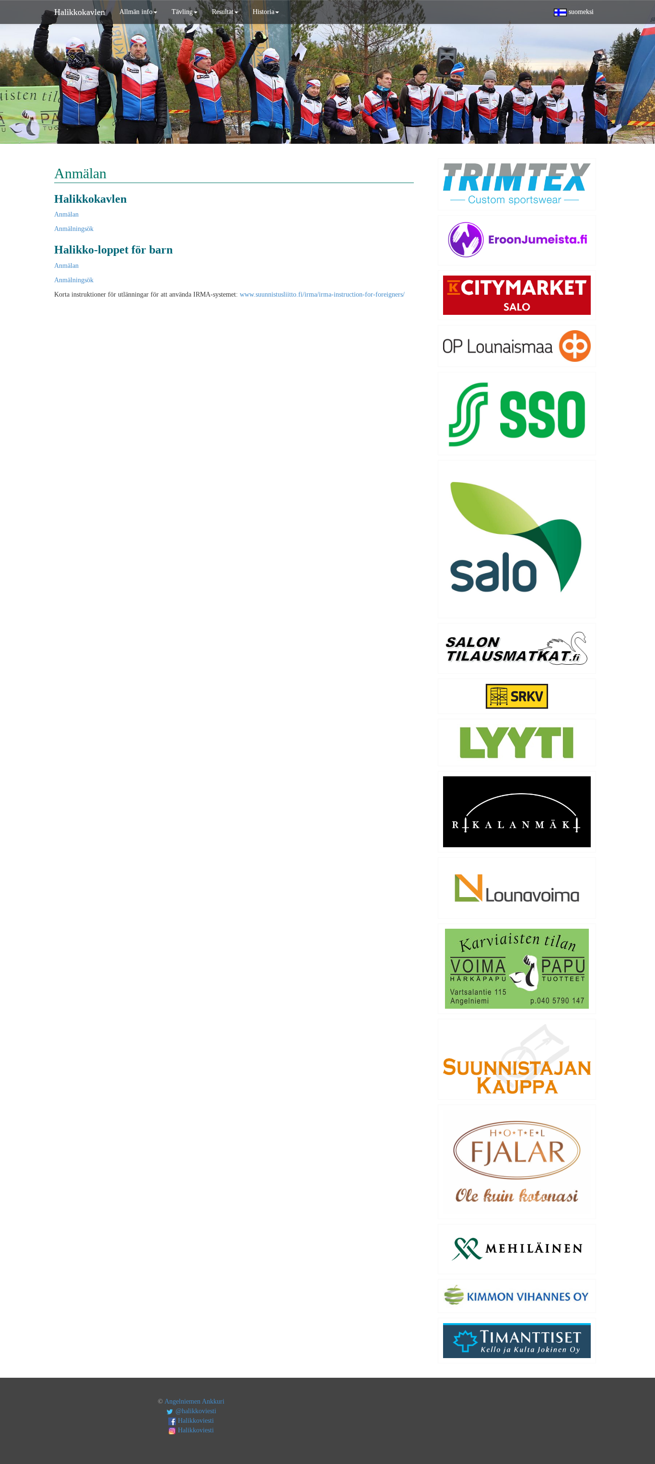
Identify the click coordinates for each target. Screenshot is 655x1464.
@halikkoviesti (195, 1411)
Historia (263, 11)
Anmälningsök (74, 228)
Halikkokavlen (79, 12)
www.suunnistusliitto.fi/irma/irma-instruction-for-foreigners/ (322, 294)
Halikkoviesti (195, 1420)
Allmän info (135, 11)
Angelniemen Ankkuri (194, 1401)
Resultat (223, 11)
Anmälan (66, 214)
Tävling (182, 11)
